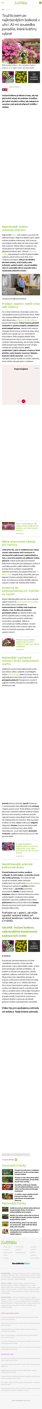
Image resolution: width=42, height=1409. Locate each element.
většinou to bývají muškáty (26, 320)
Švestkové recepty (18, 1283)
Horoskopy (10, 1279)
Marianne (18, 1249)
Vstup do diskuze (8, 1159)
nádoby (19, 1154)
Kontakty (6, 1249)
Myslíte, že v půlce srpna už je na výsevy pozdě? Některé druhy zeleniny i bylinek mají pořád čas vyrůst (24, 1217)
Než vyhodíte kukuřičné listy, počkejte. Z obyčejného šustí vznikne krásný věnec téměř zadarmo (25, 1232)
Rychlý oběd (10, 1287)
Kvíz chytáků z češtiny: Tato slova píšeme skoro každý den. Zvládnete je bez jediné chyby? (20, 1383)
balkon (14, 235)
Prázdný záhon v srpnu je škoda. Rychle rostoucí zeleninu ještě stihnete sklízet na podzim (20, 1324)
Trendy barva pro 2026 (20, 1303)
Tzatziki (3, 1287)
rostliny (12, 1154)
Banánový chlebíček (20, 1287)
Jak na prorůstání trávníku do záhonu (29, 1299)
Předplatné (7, 1247)
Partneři (6, 1258)
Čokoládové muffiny (29, 1283)
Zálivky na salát (31, 1287)
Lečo (29, 1285)
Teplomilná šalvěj (6, 1305)
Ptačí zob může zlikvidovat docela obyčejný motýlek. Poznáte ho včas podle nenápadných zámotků (20, 1342)
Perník (33, 1285)
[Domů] (9, 1242)
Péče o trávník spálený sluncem (21, 1297)
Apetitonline (19, 1247)
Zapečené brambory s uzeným (20, 1291)
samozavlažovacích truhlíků (27, 602)
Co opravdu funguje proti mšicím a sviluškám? (26, 1301)
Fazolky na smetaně (33, 1289)
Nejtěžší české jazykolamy (19, 1277)
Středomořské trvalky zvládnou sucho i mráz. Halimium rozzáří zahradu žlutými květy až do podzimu (21, 1348)
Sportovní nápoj (34, 1291)
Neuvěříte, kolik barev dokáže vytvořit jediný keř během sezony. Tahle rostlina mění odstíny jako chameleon (27, 1188)
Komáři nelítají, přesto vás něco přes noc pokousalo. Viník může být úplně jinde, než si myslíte (23, 1225)
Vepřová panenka (12, 1289)
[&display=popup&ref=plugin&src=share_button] (3, 89)
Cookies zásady (34, 1258)
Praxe (8, 9)
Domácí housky (22, 1289)
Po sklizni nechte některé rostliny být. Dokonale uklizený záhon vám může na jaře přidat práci (19, 1318)
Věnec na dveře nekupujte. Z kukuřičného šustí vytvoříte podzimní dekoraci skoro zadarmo (19, 1336)
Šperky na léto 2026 (20, 1279)
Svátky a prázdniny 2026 (33, 1303)
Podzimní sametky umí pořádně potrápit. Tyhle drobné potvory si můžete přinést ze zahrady (19, 1330)
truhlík (26, 1154)
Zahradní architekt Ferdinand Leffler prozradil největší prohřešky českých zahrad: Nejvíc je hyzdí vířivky (21, 1359)
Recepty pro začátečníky (20, 1285)
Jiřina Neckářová (14, 87)
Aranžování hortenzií (7, 1303)
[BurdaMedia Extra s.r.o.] (21, 1263)
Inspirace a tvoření (13, 1299)
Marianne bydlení (20, 1252)
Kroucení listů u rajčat (19, 1305)
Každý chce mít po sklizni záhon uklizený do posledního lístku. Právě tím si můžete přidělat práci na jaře (25, 1210)
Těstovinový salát (6, 1291)
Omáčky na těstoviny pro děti (10, 1275)
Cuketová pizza (36, 1273)
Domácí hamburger (6, 1285)
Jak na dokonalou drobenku (27, 1275)
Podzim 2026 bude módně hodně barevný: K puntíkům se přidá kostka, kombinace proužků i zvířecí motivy (20, 1377)
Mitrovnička (29, 1305)
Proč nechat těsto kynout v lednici (21, 1273)
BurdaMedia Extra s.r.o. (23, 1400)
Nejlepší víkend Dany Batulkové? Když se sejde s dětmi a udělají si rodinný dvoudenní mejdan (18, 1371)
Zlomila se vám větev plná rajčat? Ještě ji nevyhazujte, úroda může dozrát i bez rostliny (27, 1180)
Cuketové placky (5, 1293)
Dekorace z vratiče (7, 1301)
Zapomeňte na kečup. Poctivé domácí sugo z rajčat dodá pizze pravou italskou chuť (20, 1365)
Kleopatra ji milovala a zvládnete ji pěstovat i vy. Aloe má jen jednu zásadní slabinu (27, 1172)
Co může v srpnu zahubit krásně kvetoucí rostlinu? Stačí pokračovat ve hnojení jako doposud (26, 1197)
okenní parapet (13, 674)
